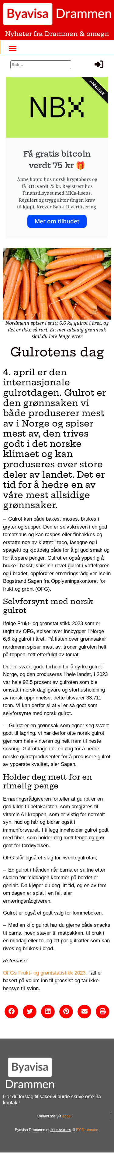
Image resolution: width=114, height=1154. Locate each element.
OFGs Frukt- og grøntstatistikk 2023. (45, 973)
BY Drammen (87, 1130)
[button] (13, 48)
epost (66, 1116)
